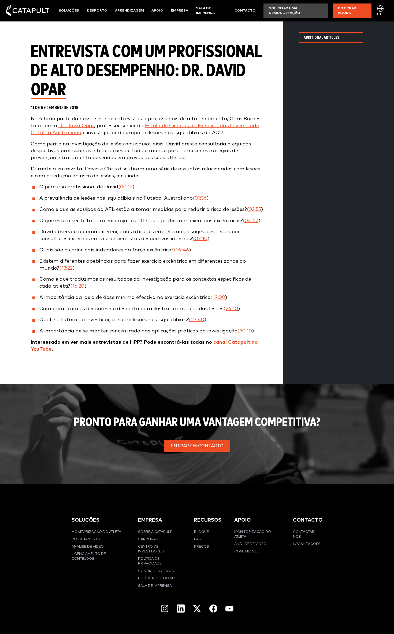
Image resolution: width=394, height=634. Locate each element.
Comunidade (246, 551)
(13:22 (66, 268)
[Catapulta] (27, 10)
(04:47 (250, 220)
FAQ (198, 539)
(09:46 (181, 249)
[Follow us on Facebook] (213, 608)
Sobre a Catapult (155, 532)
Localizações (307, 544)
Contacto (245, 10)
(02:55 (254, 209)
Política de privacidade (150, 561)
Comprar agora (347, 10)
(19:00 (217, 297)
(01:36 (200, 198)
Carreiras (148, 539)
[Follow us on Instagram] (165, 608)
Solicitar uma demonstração (284, 10)
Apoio (157, 10)
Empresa (179, 10)
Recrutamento (86, 539)
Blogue (201, 532)
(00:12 (125, 186)
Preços (201, 546)
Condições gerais (156, 571)
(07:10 (200, 238)
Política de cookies (157, 578)
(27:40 (196, 319)
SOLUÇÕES (85, 520)
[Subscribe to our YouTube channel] (229, 608)
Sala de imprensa (205, 10)
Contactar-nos (304, 534)
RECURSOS (207, 520)
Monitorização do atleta (96, 532)
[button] (197, 446)
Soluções (69, 10)
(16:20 (77, 286)
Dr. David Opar (76, 125)
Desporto (97, 10)
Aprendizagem (129, 10)
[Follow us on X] (197, 608)
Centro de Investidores (151, 549)
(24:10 (231, 308)
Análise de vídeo (88, 546)
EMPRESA (150, 520)
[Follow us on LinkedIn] (181, 608)
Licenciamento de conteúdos (89, 556)
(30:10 (244, 331)
